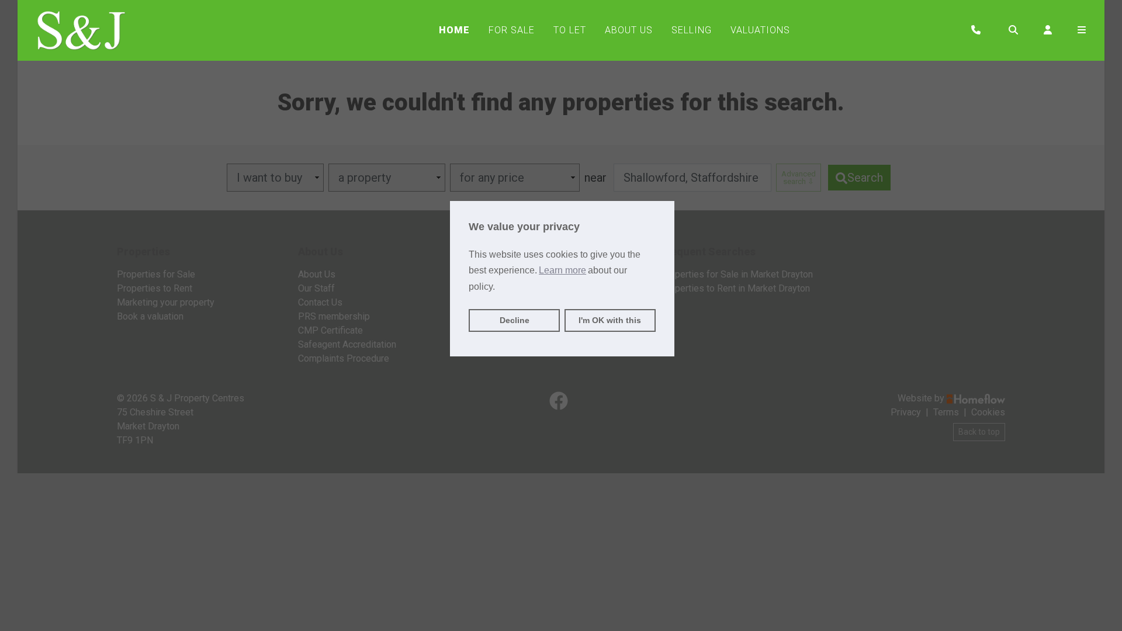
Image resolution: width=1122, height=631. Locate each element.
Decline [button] (514, 320)
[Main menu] (1081, 30)
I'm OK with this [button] (610, 320)
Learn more (562, 270)
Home (454, 30)
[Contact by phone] (976, 30)
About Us (629, 30)
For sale (512, 30)
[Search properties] (1013, 30)
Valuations (760, 30)
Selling (691, 30)
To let (569, 30)
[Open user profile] (1047, 30)
